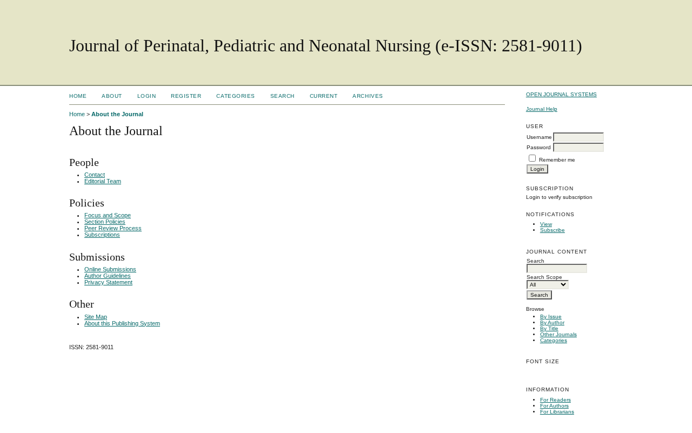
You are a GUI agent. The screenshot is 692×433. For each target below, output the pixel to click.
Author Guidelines (107, 275)
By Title (549, 328)
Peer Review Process (113, 228)
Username (539, 137)
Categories (553, 340)
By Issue (551, 316)
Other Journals (558, 334)
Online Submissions (110, 269)
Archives (367, 96)
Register (186, 96)
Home (77, 96)
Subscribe (552, 230)
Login (146, 96)
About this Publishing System (122, 323)
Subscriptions (102, 234)
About (112, 96)
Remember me (557, 160)
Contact (94, 174)
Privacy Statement (108, 282)
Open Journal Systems (561, 94)
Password (539, 147)
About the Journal (117, 114)
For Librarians (557, 412)
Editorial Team (102, 181)
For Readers (555, 400)
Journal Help (541, 109)
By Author (552, 322)
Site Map (95, 317)
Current (324, 96)
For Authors (554, 406)
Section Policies (104, 221)
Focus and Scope (107, 215)
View (546, 224)
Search (282, 96)
